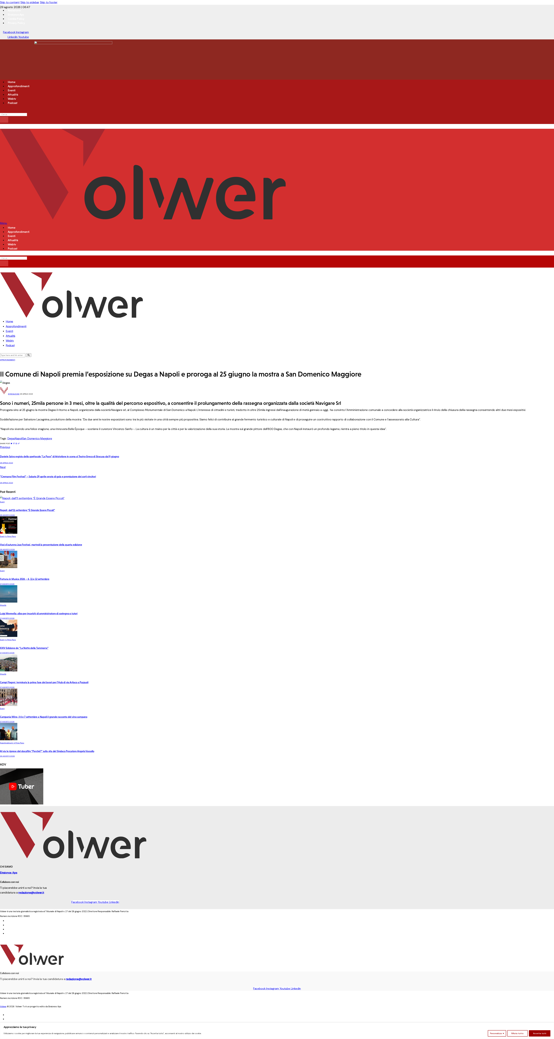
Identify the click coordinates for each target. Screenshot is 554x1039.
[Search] (4, 120)
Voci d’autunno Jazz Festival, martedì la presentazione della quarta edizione (41, 544)
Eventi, (2, 536)
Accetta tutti (539, 1033)
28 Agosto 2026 (7, 515)
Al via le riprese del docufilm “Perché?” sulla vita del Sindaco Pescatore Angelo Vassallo (47, 751)
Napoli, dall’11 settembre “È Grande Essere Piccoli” (27, 510)
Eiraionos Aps (8, 872)
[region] (277, 1031)
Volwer (3, 1006)
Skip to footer (48, 2)
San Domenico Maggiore (37, 438)
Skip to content (10, 2)
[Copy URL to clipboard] (18, 443)
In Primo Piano (10, 536)
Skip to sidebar (29, 2)
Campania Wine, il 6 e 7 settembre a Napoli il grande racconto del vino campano (43, 716)
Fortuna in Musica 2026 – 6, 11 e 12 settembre (24, 579)
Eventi (2, 502)
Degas (11, 438)
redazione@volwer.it (31, 892)
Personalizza (496, 1033)
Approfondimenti (7, 360)
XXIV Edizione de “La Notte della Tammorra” (24, 648)
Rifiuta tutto (517, 1033)
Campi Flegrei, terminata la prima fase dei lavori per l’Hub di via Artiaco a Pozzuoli (44, 682)
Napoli (19, 438)
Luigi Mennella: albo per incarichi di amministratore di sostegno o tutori (38, 613)
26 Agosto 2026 (7, 756)
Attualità (3, 605)
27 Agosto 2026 (7, 584)
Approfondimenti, (7, 743)
